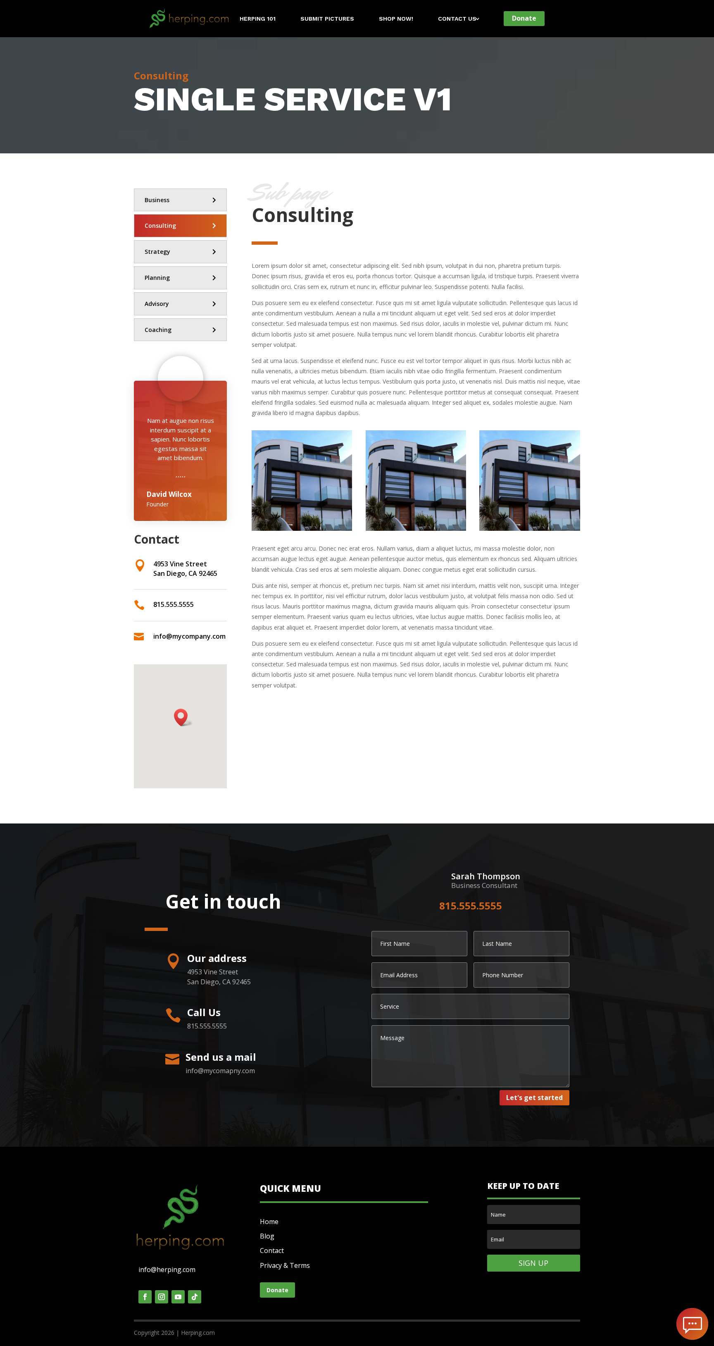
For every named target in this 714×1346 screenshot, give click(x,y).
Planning (157, 278)
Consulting (160, 225)
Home (269, 1221)
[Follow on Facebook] (145, 1296)
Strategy (157, 251)
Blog (267, 1236)
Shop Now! (396, 19)
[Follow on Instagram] (161, 1296)
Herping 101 (258, 19)
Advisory (157, 304)
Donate (524, 18)
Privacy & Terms (285, 1265)
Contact (272, 1250)
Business (157, 200)
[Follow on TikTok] (194, 1296)
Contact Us (457, 19)
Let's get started (534, 1097)
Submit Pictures (327, 19)
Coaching (158, 330)
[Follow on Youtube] (178, 1296)
